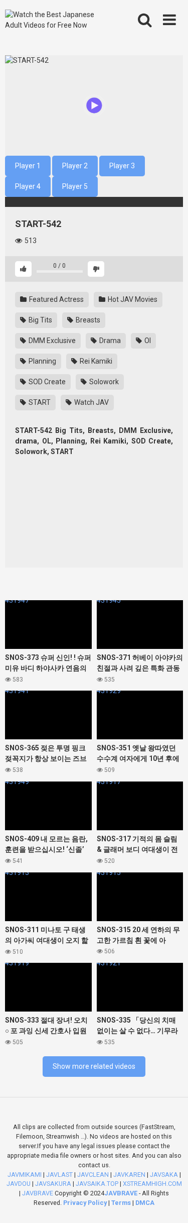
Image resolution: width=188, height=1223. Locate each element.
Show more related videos (94, 1066)
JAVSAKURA (53, 1183)
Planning (41, 361)
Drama (109, 341)
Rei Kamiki (95, 361)
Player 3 (122, 166)
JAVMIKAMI (25, 1174)
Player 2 (75, 166)
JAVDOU (19, 1183)
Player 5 (75, 186)
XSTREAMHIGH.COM (152, 1183)
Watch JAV (91, 402)
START (39, 402)
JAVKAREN (129, 1174)
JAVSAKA (164, 1174)
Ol (147, 341)
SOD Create (46, 382)
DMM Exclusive (51, 341)
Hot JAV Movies (131, 299)
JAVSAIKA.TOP (97, 1183)
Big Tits (39, 320)
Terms (121, 1202)
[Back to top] (169, 1202)
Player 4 (28, 186)
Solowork (103, 382)
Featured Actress (56, 299)
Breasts (87, 320)
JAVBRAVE (37, 1193)
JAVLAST (59, 1174)
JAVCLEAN (93, 1174)
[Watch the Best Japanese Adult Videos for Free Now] (58, 20)
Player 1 (28, 166)
